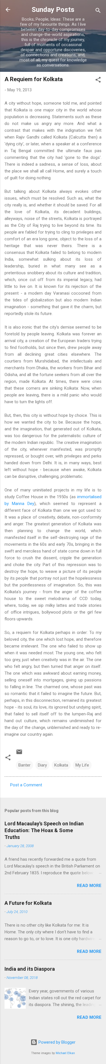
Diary (42, 765)
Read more (89, 885)
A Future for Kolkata (28, 903)
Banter (24, 765)
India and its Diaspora (30, 969)
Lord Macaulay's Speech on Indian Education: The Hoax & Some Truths (44, 830)
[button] (98, 80)
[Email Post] (19, 753)
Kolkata (61, 765)
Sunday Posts (53, 10)
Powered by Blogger (56, 1042)
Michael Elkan (65, 1053)
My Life (82, 765)
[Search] (98, 11)
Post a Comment (26, 784)
